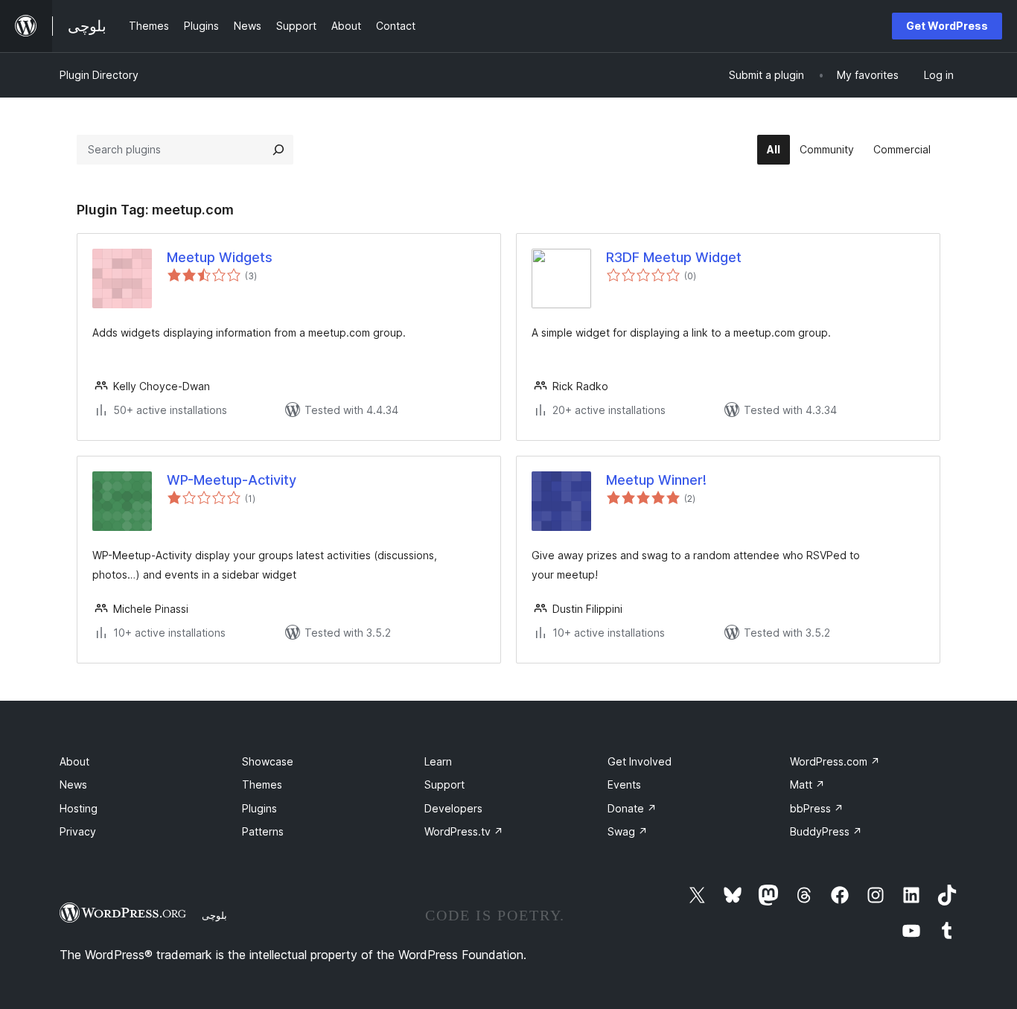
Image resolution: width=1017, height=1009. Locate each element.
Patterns (263, 831)
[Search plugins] (278, 150)
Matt (807, 784)
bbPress (817, 808)
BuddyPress (826, 831)
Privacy (78, 831)
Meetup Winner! (656, 480)
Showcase (267, 761)
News (73, 784)
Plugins (259, 808)
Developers (453, 808)
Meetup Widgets (219, 257)
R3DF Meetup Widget (674, 257)
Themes (262, 784)
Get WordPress (947, 25)
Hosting (79, 808)
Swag (628, 831)
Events (624, 784)
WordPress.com (835, 761)
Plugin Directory (99, 75)
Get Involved (640, 761)
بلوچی (214, 915)
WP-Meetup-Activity (231, 480)
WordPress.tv (463, 831)
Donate (632, 808)
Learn (438, 761)
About (74, 761)
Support (444, 784)
